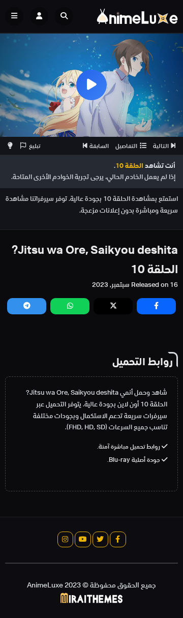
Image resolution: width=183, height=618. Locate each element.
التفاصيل (126, 146)
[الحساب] (39, 16)
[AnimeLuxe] (137, 16)
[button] (66, 16)
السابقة (99, 146)
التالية (161, 146)
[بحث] (64, 16)
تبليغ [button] (34, 146)
